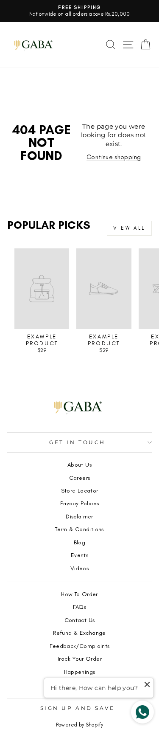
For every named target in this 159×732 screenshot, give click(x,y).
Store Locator (79, 490)
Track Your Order (79, 658)
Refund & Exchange (79, 632)
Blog (79, 542)
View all (129, 228)
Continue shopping (113, 157)
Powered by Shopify (79, 725)
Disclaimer (79, 516)
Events (79, 555)
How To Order (79, 594)
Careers (79, 477)
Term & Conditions (79, 529)
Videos (79, 568)
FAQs (79, 606)
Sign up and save (77, 708)
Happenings (79, 671)
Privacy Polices (79, 503)
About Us (79, 464)
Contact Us (79, 620)
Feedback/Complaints (80, 645)
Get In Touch (77, 442)
